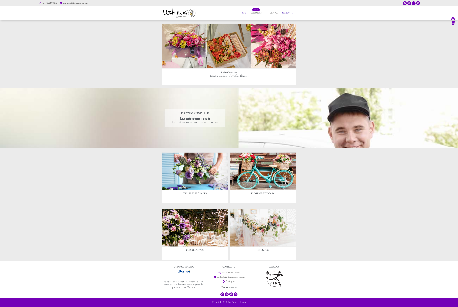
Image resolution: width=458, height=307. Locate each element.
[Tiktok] (414, 3)
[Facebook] (405, 3)
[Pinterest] (418, 3)
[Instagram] (409, 3)
